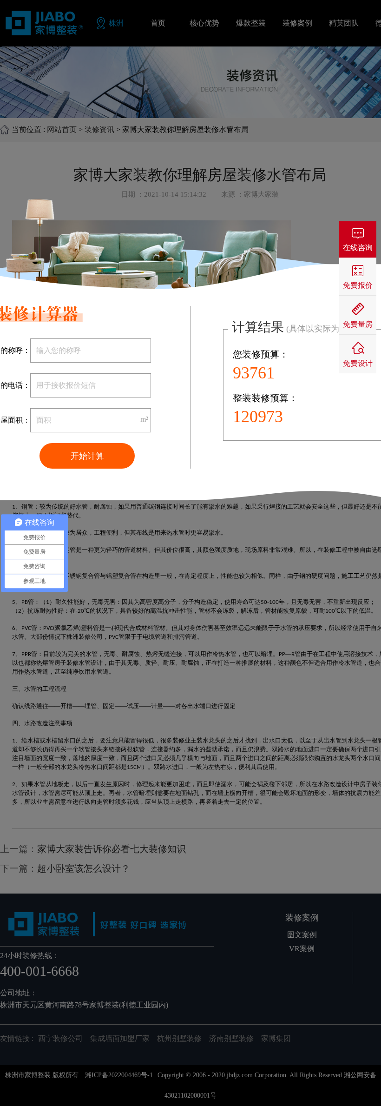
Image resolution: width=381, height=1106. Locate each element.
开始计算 (87, 456)
